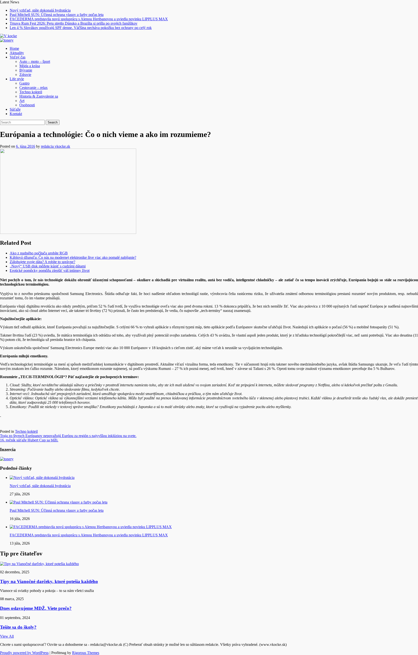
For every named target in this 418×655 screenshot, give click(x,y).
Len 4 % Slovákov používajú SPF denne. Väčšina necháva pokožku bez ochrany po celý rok (81, 28)
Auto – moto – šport (34, 61)
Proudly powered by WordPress (24, 653)
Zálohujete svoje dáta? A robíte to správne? (42, 262)
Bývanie (25, 70)
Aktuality (17, 53)
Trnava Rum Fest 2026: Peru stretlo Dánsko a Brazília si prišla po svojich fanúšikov (73, 23)
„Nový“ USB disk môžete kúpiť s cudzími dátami (48, 266)
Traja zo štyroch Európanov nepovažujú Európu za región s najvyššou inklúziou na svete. (68, 436)
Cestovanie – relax (33, 88)
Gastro (24, 83)
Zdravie (25, 74)
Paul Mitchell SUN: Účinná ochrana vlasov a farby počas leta (57, 15)
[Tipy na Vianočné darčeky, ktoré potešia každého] (39, 564)
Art (21, 101)
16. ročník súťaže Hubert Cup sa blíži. (29, 440)
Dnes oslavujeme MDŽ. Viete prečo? (36, 608)
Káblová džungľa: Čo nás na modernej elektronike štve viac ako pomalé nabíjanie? (73, 257)
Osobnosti (27, 105)
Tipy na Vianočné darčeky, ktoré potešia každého (49, 581)
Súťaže (15, 109)
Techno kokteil (30, 92)
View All (7, 636)
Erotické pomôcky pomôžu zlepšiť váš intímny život (50, 270)
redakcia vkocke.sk (55, 146)
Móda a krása (29, 66)
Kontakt (16, 114)
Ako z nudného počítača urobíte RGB (39, 253)
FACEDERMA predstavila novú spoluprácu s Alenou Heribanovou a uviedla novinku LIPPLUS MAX (89, 19)
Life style (17, 79)
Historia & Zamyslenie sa (38, 96)
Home (14, 48)
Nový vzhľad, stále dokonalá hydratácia (40, 10)
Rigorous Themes (85, 653)
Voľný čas (17, 57)
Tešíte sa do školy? (18, 627)
